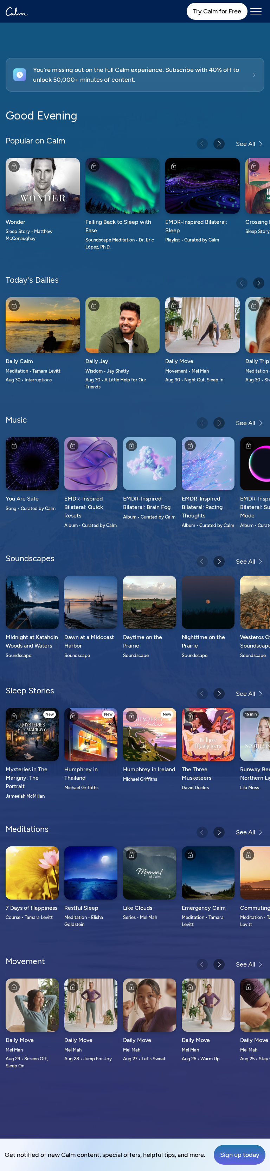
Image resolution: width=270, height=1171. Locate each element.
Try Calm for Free (217, 11)
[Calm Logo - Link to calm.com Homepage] (17, 11)
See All (245, 144)
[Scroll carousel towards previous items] (202, 143)
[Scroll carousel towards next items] (219, 143)
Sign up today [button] (239, 1155)
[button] (135, 75)
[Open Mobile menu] (256, 11)
